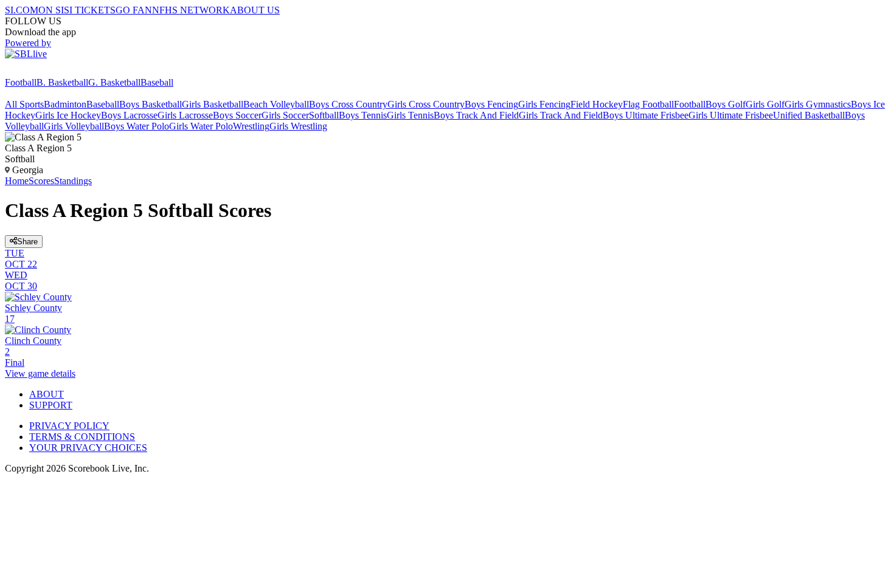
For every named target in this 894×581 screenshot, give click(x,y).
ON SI (51, 10)
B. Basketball (62, 82)
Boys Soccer (237, 115)
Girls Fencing (544, 104)
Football (20, 82)
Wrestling (251, 126)
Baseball (156, 82)
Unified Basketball (809, 115)
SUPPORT (50, 405)
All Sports (24, 104)
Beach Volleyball (276, 104)
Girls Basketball (212, 104)
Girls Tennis (410, 115)
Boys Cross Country (348, 104)
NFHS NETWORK (191, 10)
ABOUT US (255, 10)
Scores (41, 181)
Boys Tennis (363, 115)
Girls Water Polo (201, 126)
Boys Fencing (491, 104)
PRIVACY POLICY (69, 426)
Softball (324, 115)
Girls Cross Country (426, 104)
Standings (73, 181)
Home (17, 181)
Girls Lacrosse (185, 115)
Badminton (65, 104)
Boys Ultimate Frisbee (645, 115)
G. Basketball (114, 82)
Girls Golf (765, 104)
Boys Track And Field (476, 115)
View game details (40, 373)
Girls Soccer (285, 115)
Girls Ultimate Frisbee (730, 115)
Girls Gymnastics (818, 104)
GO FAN (134, 10)
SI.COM (21, 10)
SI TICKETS (90, 10)
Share (27, 241)
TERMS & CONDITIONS (82, 436)
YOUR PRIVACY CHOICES (88, 447)
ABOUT (46, 394)
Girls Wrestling (298, 126)
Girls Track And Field (561, 115)
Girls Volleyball (74, 126)
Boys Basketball (150, 104)
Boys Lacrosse (129, 115)
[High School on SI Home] (52, 71)
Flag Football (648, 104)
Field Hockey (596, 104)
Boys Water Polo (136, 126)
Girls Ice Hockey (68, 115)
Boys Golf (725, 104)
